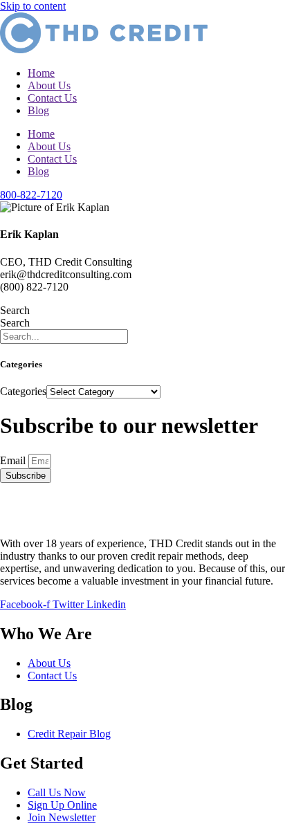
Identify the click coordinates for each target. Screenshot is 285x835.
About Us (49, 85)
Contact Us (52, 98)
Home (41, 73)
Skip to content (33, 6)
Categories (23, 391)
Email (14, 460)
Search (15, 310)
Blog (38, 110)
